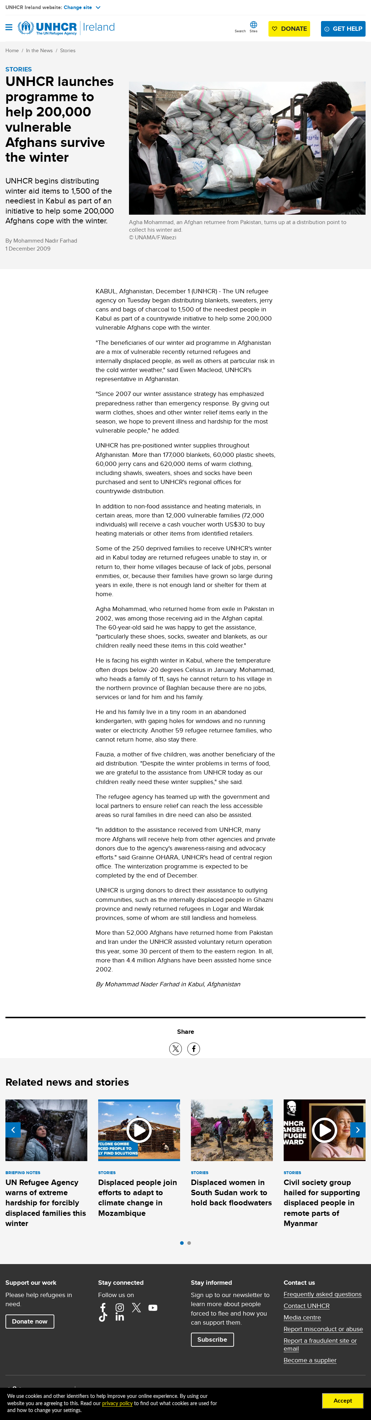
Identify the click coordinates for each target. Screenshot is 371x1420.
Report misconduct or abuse (323, 1329)
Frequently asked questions (323, 1294)
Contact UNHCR (307, 1306)
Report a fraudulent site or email (320, 1345)
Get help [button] (347, 28)
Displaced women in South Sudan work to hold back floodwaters (231, 1192)
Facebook (103, 1307)
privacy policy (117, 1403)
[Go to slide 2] (191, 1244)
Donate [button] (294, 28)
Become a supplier (310, 1360)
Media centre (302, 1317)
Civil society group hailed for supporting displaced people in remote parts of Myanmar (322, 1202)
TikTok (103, 1317)
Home (12, 50)
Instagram (119, 1307)
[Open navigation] (8, 28)
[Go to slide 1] (183, 1244)
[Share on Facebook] (193, 1049)
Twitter (136, 1307)
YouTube (153, 1307)
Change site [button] (78, 7)
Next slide (358, 1130)
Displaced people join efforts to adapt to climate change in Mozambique (137, 1197)
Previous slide (13, 1130)
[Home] (42, 28)
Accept (343, 1401)
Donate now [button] (29, 1321)
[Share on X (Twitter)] (175, 1049)
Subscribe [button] (212, 1339)
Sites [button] (254, 30)
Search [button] (240, 30)
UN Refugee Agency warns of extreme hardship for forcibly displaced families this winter (45, 1202)
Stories (68, 50)
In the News (39, 50)
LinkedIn (119, 1317)
